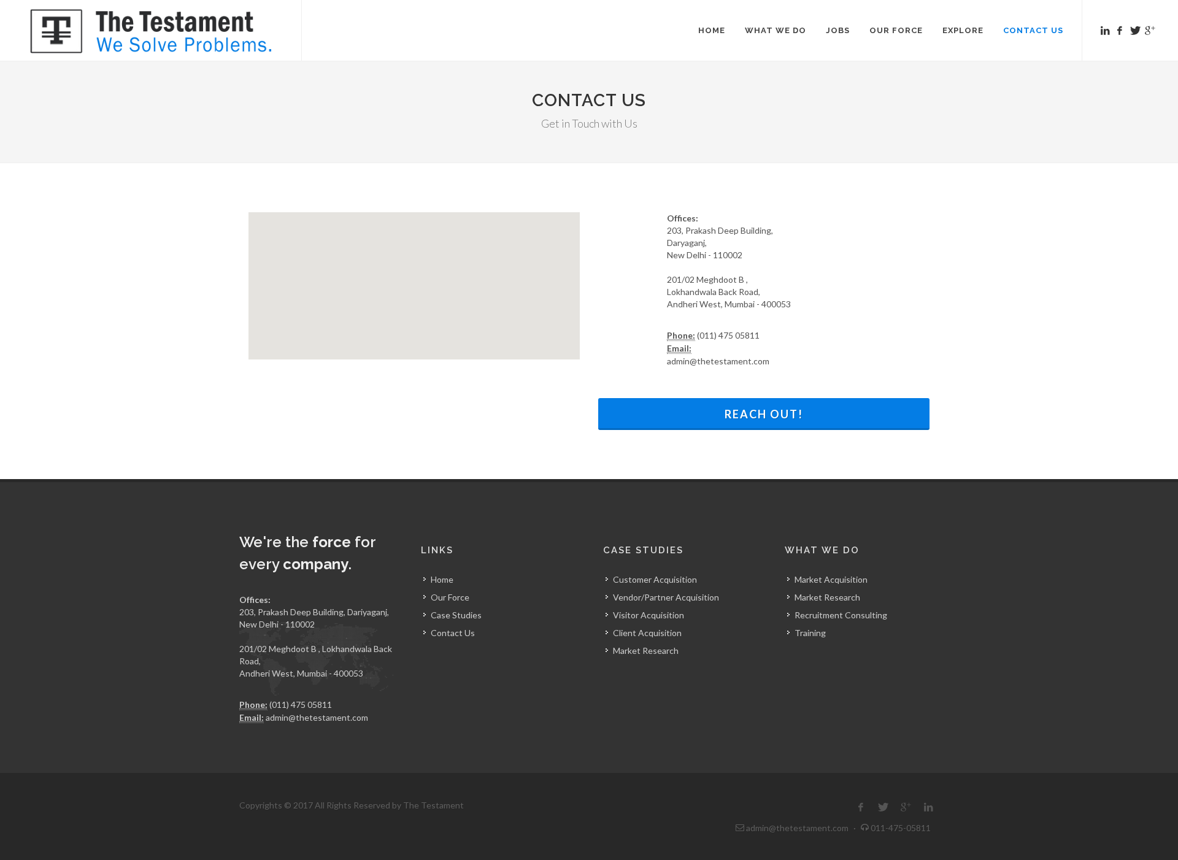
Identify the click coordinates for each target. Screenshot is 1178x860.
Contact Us (453, 633)
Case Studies (456, 615)
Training (810, 633)
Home (442, 579)
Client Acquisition (647, 633)
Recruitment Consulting (841, 615)
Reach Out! (764, 414)
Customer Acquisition (655, 579)
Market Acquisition (831, 579)
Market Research (646, 650)
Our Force (450, 597)
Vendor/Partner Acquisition (666, 597)
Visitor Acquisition (648, 615)
